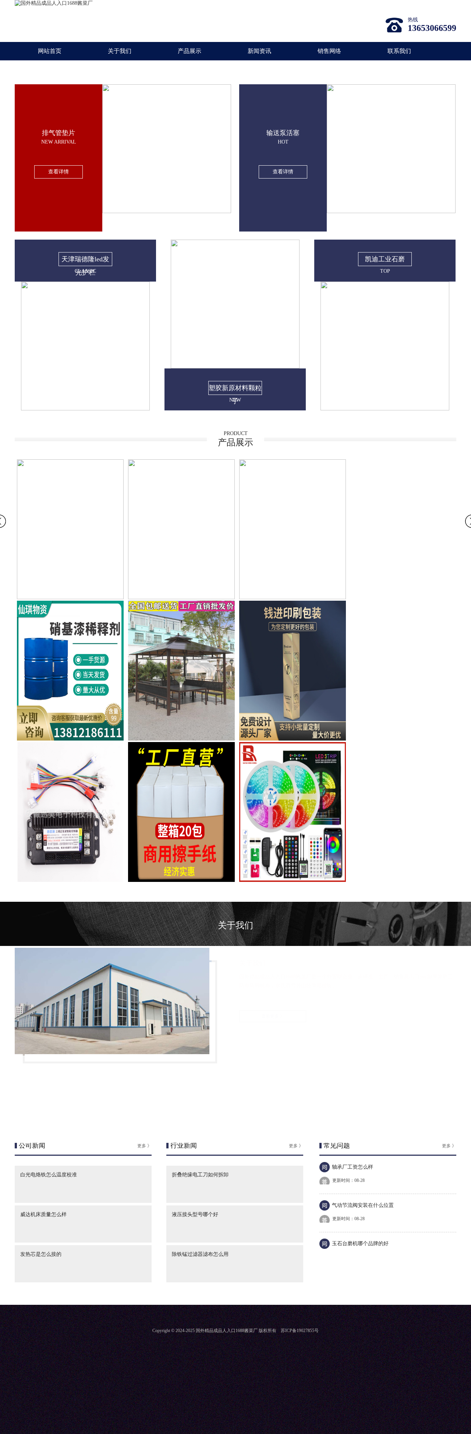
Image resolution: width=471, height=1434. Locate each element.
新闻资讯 (259, 51)
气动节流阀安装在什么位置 (363, 1205)
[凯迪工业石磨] (235, 367)
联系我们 (399, 51)
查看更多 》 (272, 1016)
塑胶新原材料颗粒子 (235, 389)
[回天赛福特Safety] (292, 739)
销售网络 (329, 51)
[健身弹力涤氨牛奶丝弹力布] (292, 597)
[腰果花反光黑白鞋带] (70, 880)
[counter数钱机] (70, 739)
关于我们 (119, 51)
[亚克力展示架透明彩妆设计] (181, 880)
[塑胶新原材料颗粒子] (85, 409)
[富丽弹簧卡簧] (385, 409)
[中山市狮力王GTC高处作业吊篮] (292, 880)
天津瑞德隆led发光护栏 (85, 260)
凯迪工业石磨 (385, 259)
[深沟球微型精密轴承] (70, 597)
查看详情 (58, 171)
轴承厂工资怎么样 (352, 1167)
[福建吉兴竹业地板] (181, 597)
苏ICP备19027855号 (300, 1330)
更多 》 (144, 1145)
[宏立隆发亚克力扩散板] (181, 739)
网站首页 (49, 51)
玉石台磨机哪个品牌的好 (360, 1243)
